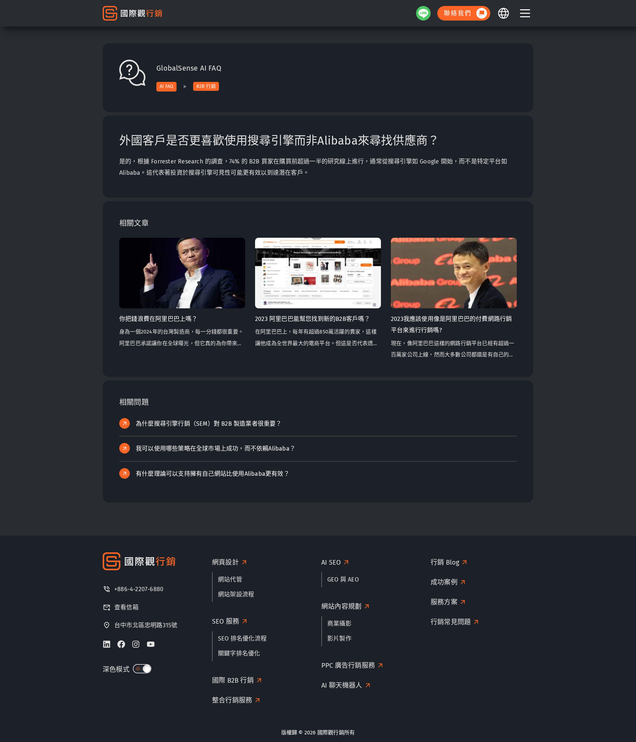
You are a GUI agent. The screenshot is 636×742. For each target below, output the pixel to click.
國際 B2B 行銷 (233, 680)
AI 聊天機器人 (341, 685)
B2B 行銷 (206, 86)
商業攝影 (339, 623)
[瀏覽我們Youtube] (151, 644)
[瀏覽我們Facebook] (121, 644)
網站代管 (230, 579)
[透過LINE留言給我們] (423, 13)
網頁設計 (225, 562)
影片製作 (339, 638)
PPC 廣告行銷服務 (348, 665)
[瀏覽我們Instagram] (136, 644)
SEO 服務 (225, 621)
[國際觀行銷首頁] (132, 13)
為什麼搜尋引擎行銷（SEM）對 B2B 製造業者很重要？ (209, 423)
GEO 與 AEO (343, 579)
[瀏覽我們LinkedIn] (107, 644)
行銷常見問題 (451, 622)
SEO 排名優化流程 (242, 638)
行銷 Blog (445, 562)
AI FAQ (166, 86)
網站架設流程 (236, 594)
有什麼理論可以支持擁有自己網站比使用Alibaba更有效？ (213, 473)
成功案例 (444, 582)
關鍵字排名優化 (239, 653)
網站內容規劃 (341, 606)
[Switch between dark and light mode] (142, 668)
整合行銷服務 (232, 700)
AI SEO (331, 562)
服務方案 (444, 602)
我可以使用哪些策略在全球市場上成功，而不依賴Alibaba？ (215, 448)
